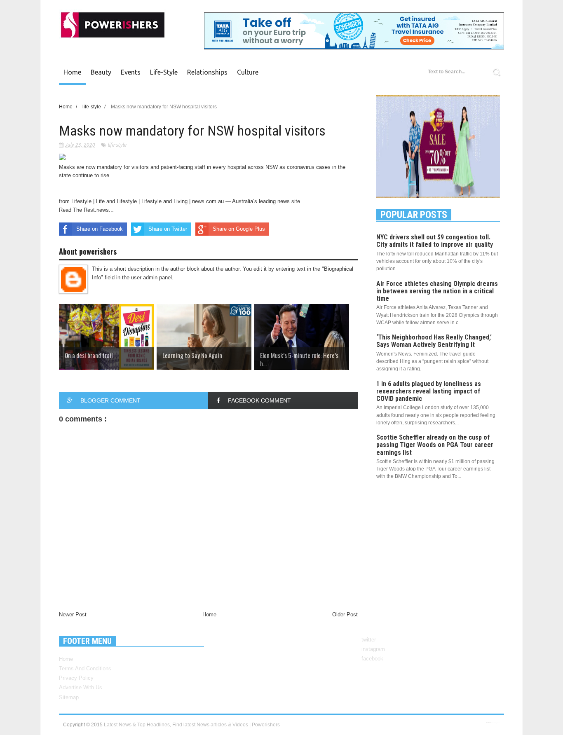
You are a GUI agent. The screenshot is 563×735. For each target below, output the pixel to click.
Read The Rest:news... (86, 210)
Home (72, 72)
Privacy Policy (76, 678)
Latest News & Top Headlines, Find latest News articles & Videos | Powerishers (192, 725)
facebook (372, 658)
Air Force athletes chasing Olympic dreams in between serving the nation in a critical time (437, 291)
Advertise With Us (80, 687)
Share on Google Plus (239, 229)
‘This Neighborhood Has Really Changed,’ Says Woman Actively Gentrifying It (434, 341)
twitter (368, 640)
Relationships (207, 72)
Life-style (164, 72)
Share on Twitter (167, 229)
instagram (373, 649)
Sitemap (69, 697)
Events (131, 72)
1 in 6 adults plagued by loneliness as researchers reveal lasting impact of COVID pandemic (428, 391)
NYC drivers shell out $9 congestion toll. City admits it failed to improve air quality (434, 240)
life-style (117, 144)
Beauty (101, 72)
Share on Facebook (99, 229)
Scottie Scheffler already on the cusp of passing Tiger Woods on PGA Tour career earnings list (434, 444)
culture (247, 72)
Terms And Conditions (85, 668)
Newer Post (73, 614)
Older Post (345, 614)
